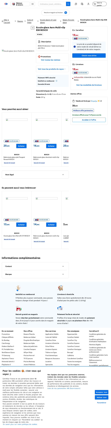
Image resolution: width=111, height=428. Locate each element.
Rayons (20, 21)
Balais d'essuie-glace (68, 21)
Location (48, 361)
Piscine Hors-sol (29, 355)
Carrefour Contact (73, 346)
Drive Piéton (49, 346)
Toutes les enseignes (74, 361)
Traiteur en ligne (51, 352)
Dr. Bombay (5, 340)
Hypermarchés (72, 334)
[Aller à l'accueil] (6, 4)
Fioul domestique (51, 355)
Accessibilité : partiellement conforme (98, 366)
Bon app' (70, 352)
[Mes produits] (82, 4)
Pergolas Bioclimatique (32, 340)
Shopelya (94, 101)
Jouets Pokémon (29, 364)
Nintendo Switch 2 (8, 361)
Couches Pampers (30, 349)
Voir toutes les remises (50, 60)
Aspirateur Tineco (8, 358)
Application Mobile (51, 334)
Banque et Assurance (52, 358)
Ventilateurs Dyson (8, 352)
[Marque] (63, 274)
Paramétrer (101, 403)
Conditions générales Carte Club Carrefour (98, 356)
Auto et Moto (30, 21)
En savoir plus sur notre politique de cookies (20, 424)
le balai (39, 34)
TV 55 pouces (28, 358)
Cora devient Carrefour (75, 358)
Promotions (6, 334)
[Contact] (63, 266)
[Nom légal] (63, 174)
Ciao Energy (6, 343)
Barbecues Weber (30, 337)
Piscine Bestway (29, 361)
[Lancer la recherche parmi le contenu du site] (68, 4)
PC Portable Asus (7, 349)
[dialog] (55, 397)
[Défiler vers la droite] (66, 139)
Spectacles (49, 364)
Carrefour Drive (50, 340)
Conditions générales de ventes (97, 335)
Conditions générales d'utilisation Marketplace (97, 340)
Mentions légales (95, 344)
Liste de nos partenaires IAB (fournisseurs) (63, 388)
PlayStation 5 (6, 364)
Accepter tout (101, 392)
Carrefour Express (73, 343)
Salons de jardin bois (30, 346)
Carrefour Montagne (74, 349)
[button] (32, 4)
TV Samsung (6, 355)
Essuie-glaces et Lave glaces (48, 21)
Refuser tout (102, 397)
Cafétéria (70, 355)
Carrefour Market (73, 337)
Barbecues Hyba (29, 343)
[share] (32, 28)
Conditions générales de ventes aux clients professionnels (97, 350)
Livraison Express (51, 349)
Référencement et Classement (95, 361)
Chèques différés (7, 337)
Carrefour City (72, 340)
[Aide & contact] (76, 4)
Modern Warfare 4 (8, 346)
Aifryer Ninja (28, 352)
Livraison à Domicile (52, 343)
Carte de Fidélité (51, 337)
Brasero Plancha (29, 334)
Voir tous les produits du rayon (51, 69)
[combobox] (54, 4)
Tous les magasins (73, 364)
